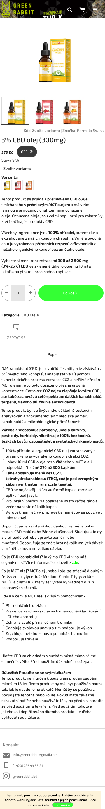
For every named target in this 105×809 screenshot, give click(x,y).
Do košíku (71, 292)
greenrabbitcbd (25, 776)
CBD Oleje (30, 315)
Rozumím (62, 805)
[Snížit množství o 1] (6, 293)
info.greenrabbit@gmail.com (35, 754)
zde (46, 805)
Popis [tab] (52, 354)
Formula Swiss (90, 130)
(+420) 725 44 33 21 (28, 765)
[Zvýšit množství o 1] (30, 293)
